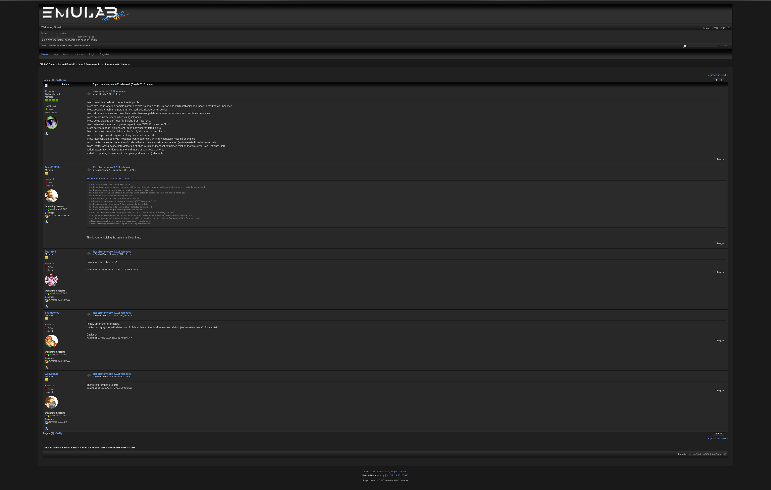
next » (724, 75)
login (51, 33)
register (62, 33)
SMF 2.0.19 (369, 471)
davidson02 (52, 312)
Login (92, 54)
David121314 (52, 167)
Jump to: (682, 454)
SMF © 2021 (383, 471)
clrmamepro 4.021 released (109, 91)
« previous (714, 75)
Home (44, 54)
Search (66, 54)
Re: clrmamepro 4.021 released (112, 167)
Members (79, 54)
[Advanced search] (684, 46)
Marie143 (50, 251)
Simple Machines (399, 471)
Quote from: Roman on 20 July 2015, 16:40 (108, 178)
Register (104, 54)
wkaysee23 (51, 373)
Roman (49, 91)
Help (55, 54)
